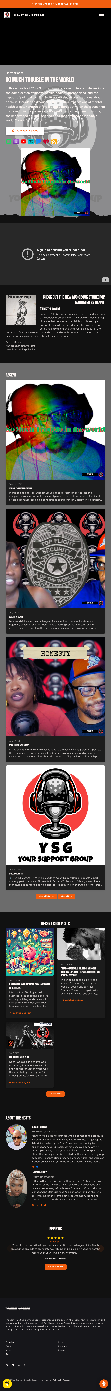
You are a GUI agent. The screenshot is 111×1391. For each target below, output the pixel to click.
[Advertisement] (55, 41)
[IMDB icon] (18, 1365)
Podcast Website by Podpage (57, 1380)
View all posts (55, 1094)
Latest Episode (14, 73)
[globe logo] (33, 1205)
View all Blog (66, 896)
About (8, 1350)
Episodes (10, 1342)
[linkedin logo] (37, 1167)
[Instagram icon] (7, 1365)
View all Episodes (46, 896)
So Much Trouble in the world (40, 80)
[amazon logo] (41, 1205)
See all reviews (55, 1267)
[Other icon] (24, 1365)
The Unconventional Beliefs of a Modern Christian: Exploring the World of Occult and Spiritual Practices (80, 972)
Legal (41, 1380)
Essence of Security (16, 617)
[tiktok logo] (45, 1205)
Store (60, 1342)
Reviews (61, 1350)
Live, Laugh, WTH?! (16, 873)
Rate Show (62, 1346)
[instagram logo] (33, 1167)
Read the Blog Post (21, 1013)
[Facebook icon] (12, 1365)
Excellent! (55, 1242)
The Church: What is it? (19, 1057)
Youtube (9, 1346)
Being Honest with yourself (19, 745)
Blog (8, 1354)
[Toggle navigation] (101, 14)
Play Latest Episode (27, 131)
